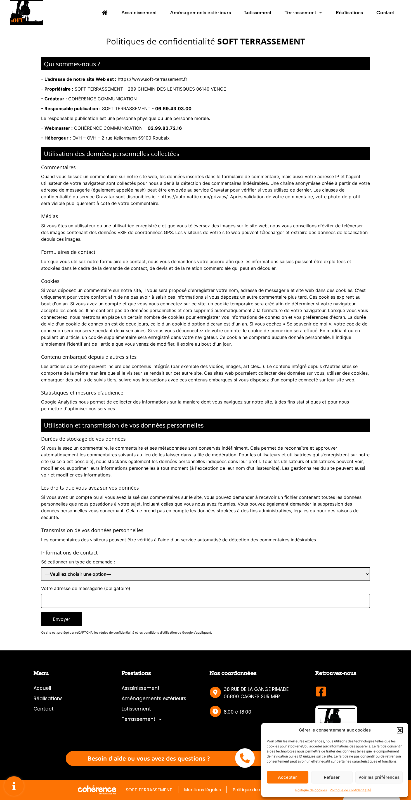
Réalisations (349, 12)
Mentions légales (202, 790)
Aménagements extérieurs (200, 12)
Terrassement (300, 12)
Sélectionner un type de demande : (78, 562)
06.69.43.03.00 (173, 108)
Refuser (332, 777)
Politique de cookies (311, 790)
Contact (385, 12)
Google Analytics (59, 402)
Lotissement (257, 12)
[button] (400, 730)
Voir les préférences (379, 777)
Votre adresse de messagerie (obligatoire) (85, 588)
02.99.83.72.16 (165, 128)
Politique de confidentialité (350, 790)
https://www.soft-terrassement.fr (152, 79)
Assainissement (139, 12)
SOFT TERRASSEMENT (149, 790)
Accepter (287, 777)
